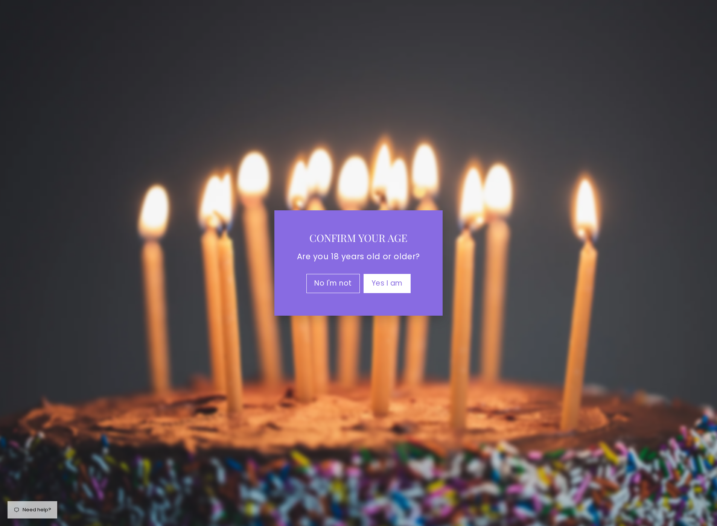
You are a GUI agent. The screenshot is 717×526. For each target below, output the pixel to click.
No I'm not (333, 283)
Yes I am (387, 283)
